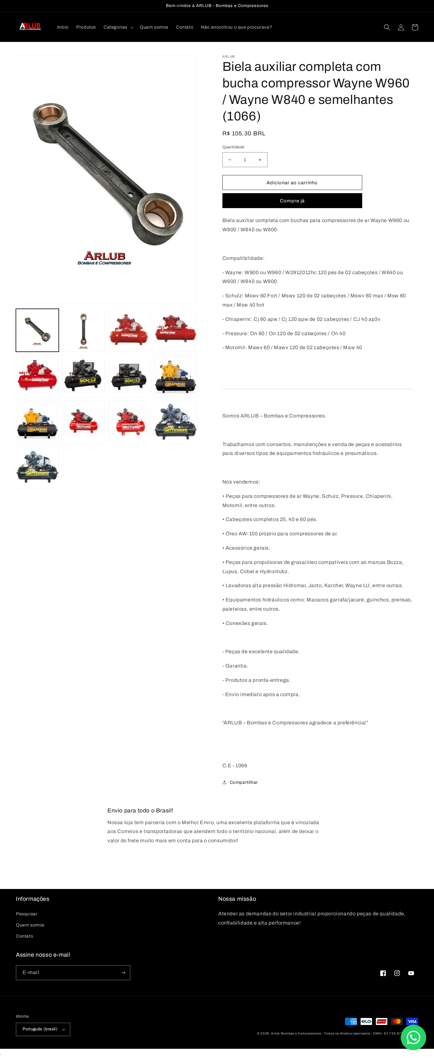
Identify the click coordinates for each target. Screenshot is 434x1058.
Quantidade (233, 147)
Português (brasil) (40, 1029)
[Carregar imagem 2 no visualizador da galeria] (83, 330)
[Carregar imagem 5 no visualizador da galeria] (37, 376)
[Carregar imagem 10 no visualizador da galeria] (83, 422)
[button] (118, 27)
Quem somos (30, 925)
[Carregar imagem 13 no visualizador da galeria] (37, 468)
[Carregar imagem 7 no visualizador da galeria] (129, 376)
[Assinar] (123, 972)
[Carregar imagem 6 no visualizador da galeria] (83, 376)
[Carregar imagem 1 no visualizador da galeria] (37, 330)
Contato (24, 936)
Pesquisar (26, 914)
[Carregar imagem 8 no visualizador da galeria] (175, 376)
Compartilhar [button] (244, 782)
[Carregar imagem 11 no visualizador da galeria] (129, 422)
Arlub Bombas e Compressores (296, 1033)
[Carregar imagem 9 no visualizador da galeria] (37, 422)
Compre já (292, 200)
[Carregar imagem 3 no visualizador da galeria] (129, 330)
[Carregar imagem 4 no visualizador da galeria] (175, 330)
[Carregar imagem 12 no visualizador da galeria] (175, 422)
